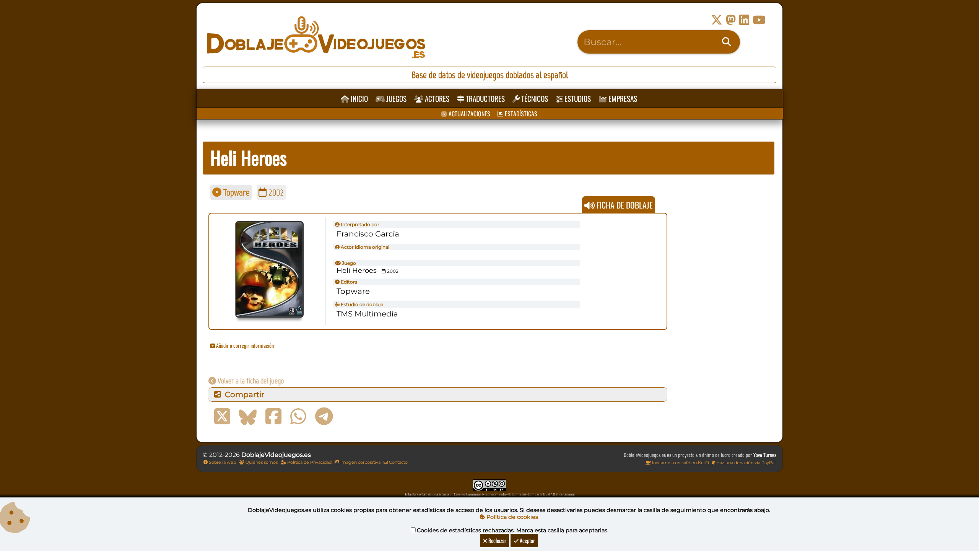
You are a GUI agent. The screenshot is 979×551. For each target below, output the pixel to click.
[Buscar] (726, 42)
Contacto (398, 462)
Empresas (622, 98)
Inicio (358, 98)
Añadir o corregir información (244, 345)
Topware (235, 192)
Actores (436, 98)
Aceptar (527, 540)
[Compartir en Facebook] (273, 417)
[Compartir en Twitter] (222, 417)
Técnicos (534, 98)
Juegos (396, 98)
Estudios (577, 98)
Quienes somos (261, 462)
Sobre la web (222, 462)
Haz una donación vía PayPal (745, 462)
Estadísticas (520, 113)
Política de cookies (511, 517)
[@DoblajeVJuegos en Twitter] (717, 20)
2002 (275, 192)
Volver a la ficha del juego (250, 380)
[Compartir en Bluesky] (247, 417)
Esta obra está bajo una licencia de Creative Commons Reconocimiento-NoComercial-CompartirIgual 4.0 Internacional (489, 494)
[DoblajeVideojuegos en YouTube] (759, 20)
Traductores (484, 98)
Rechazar (496, 540)
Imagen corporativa (360, 462)
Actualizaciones (468, 113)
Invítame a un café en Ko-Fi (680, 462)
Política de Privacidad (309, 462)
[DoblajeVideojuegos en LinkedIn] (744, 20)
